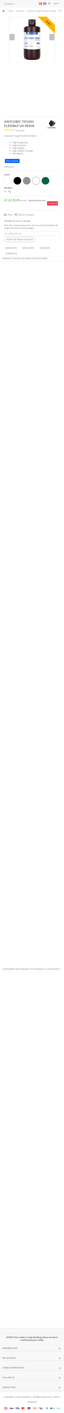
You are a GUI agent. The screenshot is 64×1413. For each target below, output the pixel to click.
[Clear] (36, 181)
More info (11, 247)
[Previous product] (59, 10)
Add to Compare (26, 214)
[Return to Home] (3, 11)
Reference (9, 166)
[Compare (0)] (49, 3)
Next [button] (51, 37)
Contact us (9, 3)
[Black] (17, 181)
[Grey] (27, 181)
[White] (8, 181)
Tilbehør (45, 247)
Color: (7, 174)
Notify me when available (19, 239)
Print (9, 214)
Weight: (8, 187)
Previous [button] (12, 37)
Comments (11, 253)
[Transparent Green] (45, 181)
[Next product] (61, 10)
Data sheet (28, 247)
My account (9, 1357)
